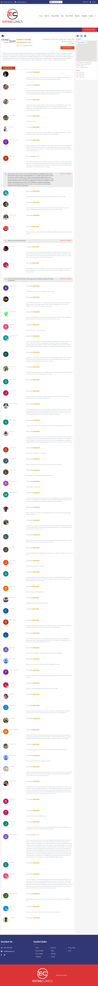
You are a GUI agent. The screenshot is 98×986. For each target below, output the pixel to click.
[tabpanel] (37, 500)
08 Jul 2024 (29, 263)
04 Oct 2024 (29, 191)
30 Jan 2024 (29, 379)
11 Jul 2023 (29, 620)
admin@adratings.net (21, 2)
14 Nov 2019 (29, 834)
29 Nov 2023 (29, 470)
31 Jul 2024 (29, 226)
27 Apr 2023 (29, 729)
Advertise (77, 16)
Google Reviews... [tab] (8, 68)
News (62, 16)
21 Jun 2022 (29, 799)
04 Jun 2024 (29, 297)
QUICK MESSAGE (67, 47)
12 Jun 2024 (29, 286)
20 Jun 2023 (29, 683)
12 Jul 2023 (29, 609)
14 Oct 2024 (29, 140)
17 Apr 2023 (29, 744)
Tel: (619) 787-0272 (7, 2)
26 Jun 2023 (29, 659)
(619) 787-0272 (8, 948)
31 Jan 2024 (29, 367)
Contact (91, 16)
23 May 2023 (29, 718)
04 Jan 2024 (29, 391)
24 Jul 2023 (29, 586)
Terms (69, 951)
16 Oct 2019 (29, 862)
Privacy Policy (71, 948)
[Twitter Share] (81, 35)
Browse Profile (55, 16)
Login (87, 2)
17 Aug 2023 (29, 560)
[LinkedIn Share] (84, 35)
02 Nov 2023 (29, 534)
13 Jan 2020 (29, 821)
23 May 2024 (29, 312)
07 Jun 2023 (29, 705)
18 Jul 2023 (29, 597)
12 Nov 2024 (29, 85)
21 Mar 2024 (29, 336)
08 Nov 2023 (29, 507)
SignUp (93, 2)
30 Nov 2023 (29, 459)
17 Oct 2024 (29, 99)
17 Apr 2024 (29, 324)
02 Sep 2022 (29, 781)
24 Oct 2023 (29, 547)
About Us (46, 16)
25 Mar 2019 (29, 874)
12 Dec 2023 (29, 420)
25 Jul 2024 (29, 246)
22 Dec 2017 (29, 918)
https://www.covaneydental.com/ (25, 45)
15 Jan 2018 (29, 906)
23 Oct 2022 (29, 766)
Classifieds (84, 16)
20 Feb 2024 (29, 352)
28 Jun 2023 (29, 633)
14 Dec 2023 (29, 404)
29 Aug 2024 (29, 202)
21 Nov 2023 (29, 492)
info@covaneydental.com (68, 41)
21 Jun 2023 (29, 670)
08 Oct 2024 (29, 156)
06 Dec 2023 (29, 431)
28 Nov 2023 (29, 481)
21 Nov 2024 (29, 72)
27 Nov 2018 (29, 893)
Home (41, 16)
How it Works (69, 16)
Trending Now (89, 30)
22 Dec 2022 (29, 755)
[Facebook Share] (77, 35)
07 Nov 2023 (29, 520)
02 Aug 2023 (29, 572)
